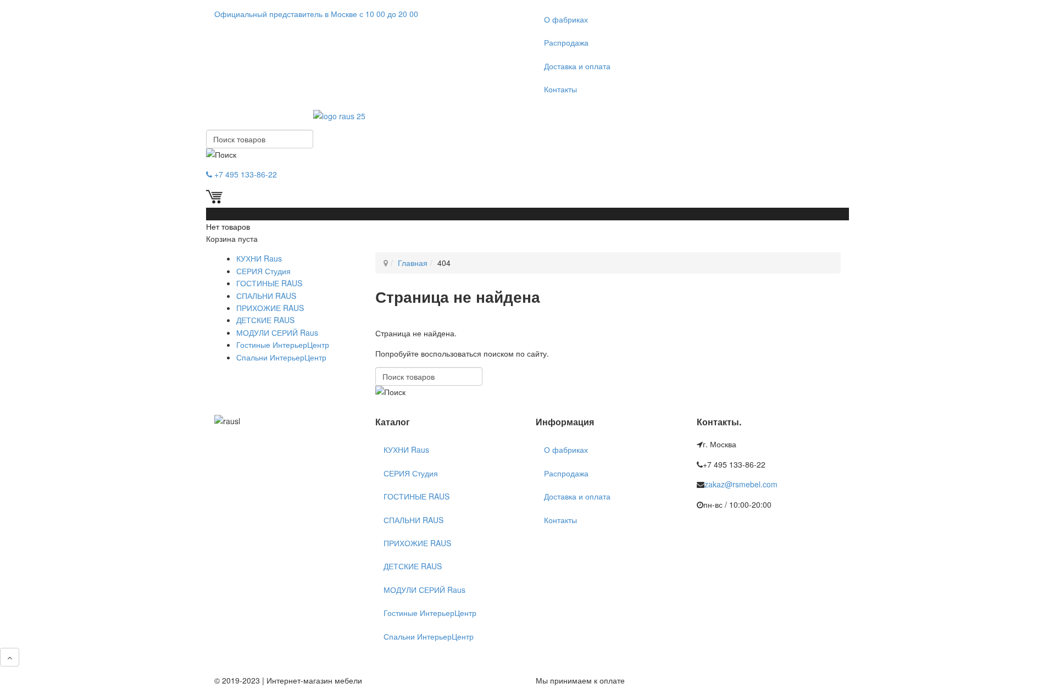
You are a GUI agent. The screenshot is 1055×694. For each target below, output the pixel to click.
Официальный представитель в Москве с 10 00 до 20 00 (316, 13)
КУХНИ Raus (259, 258)
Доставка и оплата (577, 65)
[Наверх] (9, 657)
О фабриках (566, 19)
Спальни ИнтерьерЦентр (281, 357)
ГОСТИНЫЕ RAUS (269, 282)
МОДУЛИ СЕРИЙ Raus (277, 332)
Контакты (560, 89)
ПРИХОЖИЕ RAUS (270, 307)
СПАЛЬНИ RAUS (266, 295)
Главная (412, 262)
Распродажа (566, 42)
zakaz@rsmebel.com (741, 484)
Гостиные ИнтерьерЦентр (282, 344)
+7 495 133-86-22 (244, 174)
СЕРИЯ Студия (263, 270)
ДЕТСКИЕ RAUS (265, 319)
